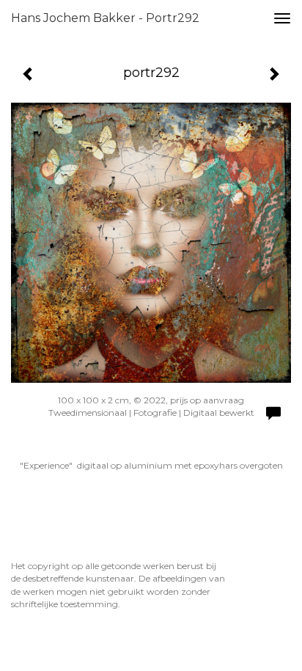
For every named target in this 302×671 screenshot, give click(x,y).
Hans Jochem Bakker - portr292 (105, 18)
